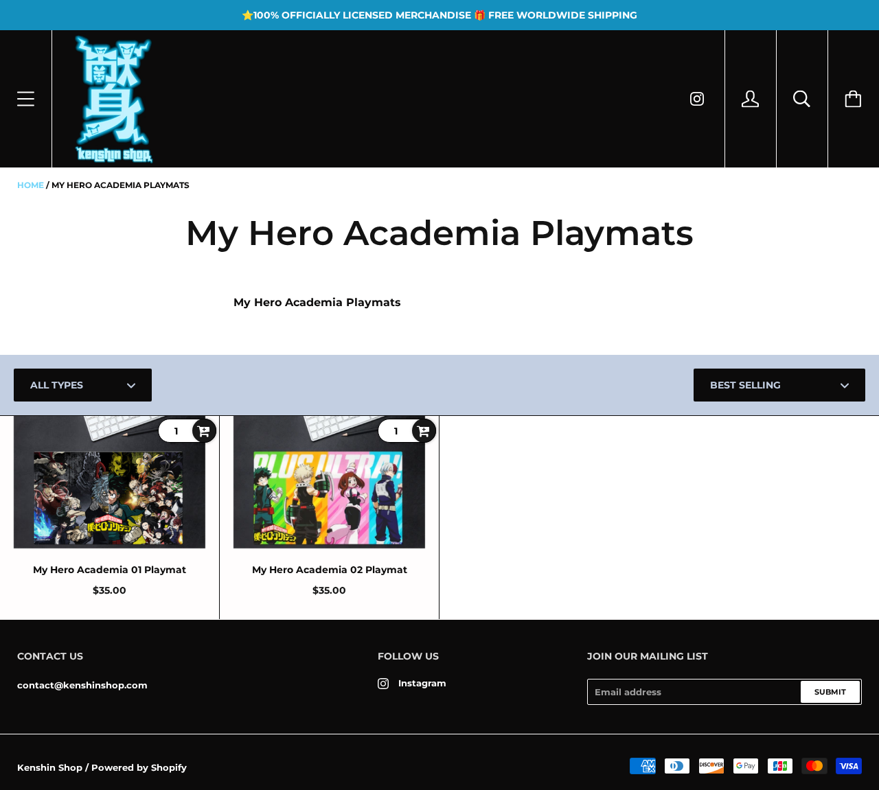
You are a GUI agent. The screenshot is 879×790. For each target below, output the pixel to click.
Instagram (422, 682)
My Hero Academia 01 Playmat (109, 570)
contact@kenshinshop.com (82, 684)
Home (30, 185)
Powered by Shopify (139, 767)
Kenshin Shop (49, 767)
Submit (830, 692)
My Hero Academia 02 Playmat (329, 570)
